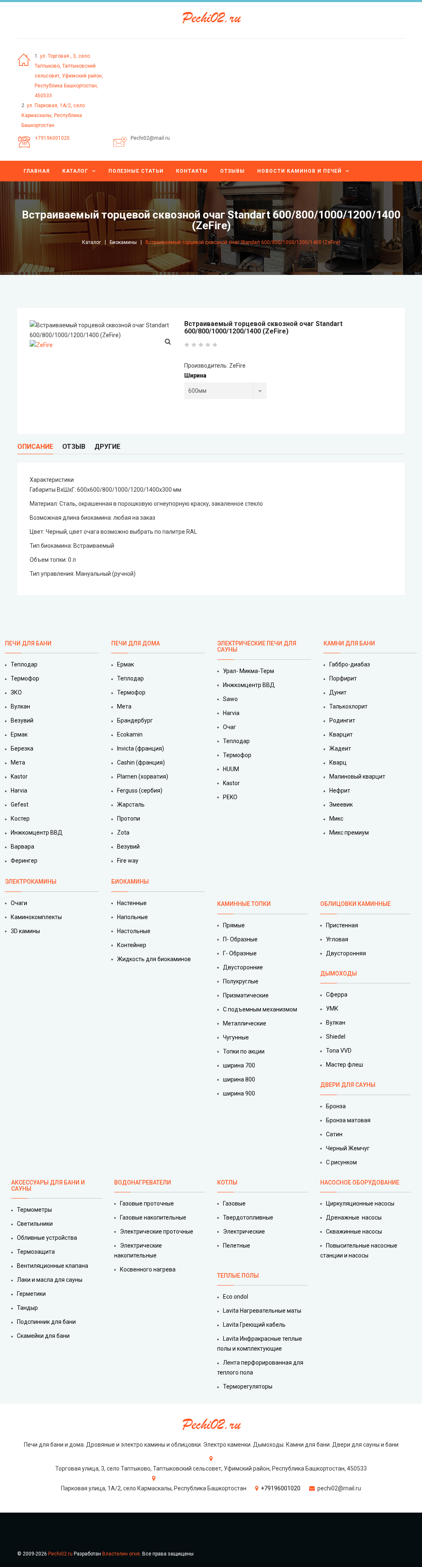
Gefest (19, 804)
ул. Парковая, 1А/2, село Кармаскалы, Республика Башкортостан (53, 115)
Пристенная (342, 925)
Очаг (229, 727)
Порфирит (343, 678)
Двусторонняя (346, 953)
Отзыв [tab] (73, 446)
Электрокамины (31, 881)
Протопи (128, 818)
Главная (36, 171)
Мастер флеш (344, 1064)
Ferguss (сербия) (139, 790)
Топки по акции (244, 1051)
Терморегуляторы (247, 1386)
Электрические (244, 1231)
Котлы (227, 1182)
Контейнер (131, 945)
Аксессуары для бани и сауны (48, 1185)
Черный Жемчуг (348, 1148)
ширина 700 (239, 1065)
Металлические (244, 1023)
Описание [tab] (35, 446)
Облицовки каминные (355, 904)
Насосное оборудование (359, 1182)
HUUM (231, 769)
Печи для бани (28, 643)
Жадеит (340, 748)
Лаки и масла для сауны (49, 1279)
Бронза (336, 1106)
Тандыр (27, 1307)
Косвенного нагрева (148, 1269)
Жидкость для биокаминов (154, 959)
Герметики (31, 1293)
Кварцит (341, 734)
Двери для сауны (347, 1084)
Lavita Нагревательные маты (262, 1310)
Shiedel (335, 1036)
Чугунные (236, 1037)
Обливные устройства (47, 1237)
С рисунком (341, 1162)
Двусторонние (243, 967)
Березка (22, 748)
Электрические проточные (156, 1231)
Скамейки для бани (43, 1335)
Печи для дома (135, 643)
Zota (123, 832)
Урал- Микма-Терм (248, 671)
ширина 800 (239, 1079)
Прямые (234, 925)
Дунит (338, 692)
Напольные (132, 917)
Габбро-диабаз (349, 664)
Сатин (334, 1134)
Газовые (234, 1203)
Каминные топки (244, 904)
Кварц (338, 762)
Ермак (19, 734)
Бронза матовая (348, 1120)
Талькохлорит (348, 706)
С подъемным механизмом (260, 1009)
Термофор (25, 678)
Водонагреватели (142, 1182)
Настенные (132, 903)
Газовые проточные (147, 1203)
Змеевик (341, 804)
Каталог (75, 171)
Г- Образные (240, 953)
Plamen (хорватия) (142, 776)
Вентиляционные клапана (52, 1265)
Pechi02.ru (60, 1554)
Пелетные (236, 1245)
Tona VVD (339, 1050)
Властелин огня (121, 1554)
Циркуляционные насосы (360, 1203)
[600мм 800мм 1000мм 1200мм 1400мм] (225, 390)
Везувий (22, 720)
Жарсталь (131, 804)
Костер (20, 818)
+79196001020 (52, 138)
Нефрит (339, 790)
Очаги (19, 903)
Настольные (133, 931)
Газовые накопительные (153, 1217)
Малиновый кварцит (357, 776)
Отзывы (232, 171)
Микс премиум (349, 832)
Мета (18, 762)
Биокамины (123, 242)
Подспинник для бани (46, 1321)
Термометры (34, 1209)
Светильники (35, 1223)
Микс (336, 818)
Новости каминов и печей (299, 171)
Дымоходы (338, 973)
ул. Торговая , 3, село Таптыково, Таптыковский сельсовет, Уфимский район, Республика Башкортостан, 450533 (69, 76)
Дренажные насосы (354, 1217)
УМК (332, 1008)
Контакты (192, 171)
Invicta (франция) (140, 748)
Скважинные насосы (354, 1231)
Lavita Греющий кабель (254, 1324)
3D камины (25, 931)
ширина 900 (239, 1093)
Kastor (19, 776)
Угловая (337, 939)
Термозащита (36, 1251)
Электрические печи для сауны (256, 646)
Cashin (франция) (141, 762)
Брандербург (135, 720)
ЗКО (16, 692)
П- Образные (240, 939)
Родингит (342, 720)
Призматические (246, 995)
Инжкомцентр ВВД (37, 832)
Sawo (230, 699)
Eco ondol (235, 1296)
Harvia (19, 790)
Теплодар (24, 664)
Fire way (127, 860)
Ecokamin (130, 734)
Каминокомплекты (36, 917)
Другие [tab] (107, 446)
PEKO (230, 797)
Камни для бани (349, 643)
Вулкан (20, 706)
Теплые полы (238, 1275)
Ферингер (24, 860)
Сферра (336, 994)
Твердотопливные (248, 1217)
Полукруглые (240, 981)
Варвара (22, 846)
